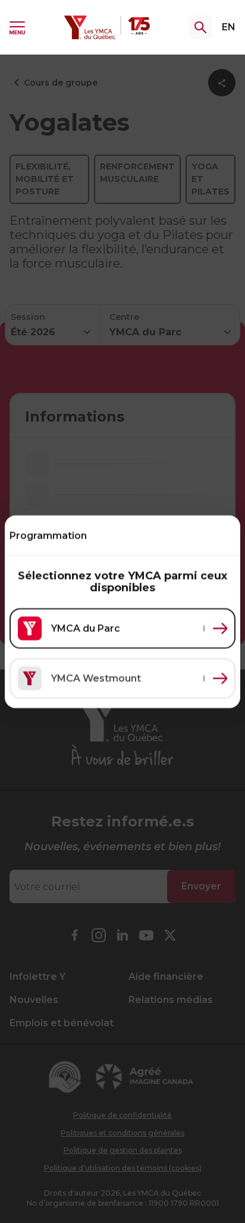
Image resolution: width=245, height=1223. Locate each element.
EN (228, 27)
